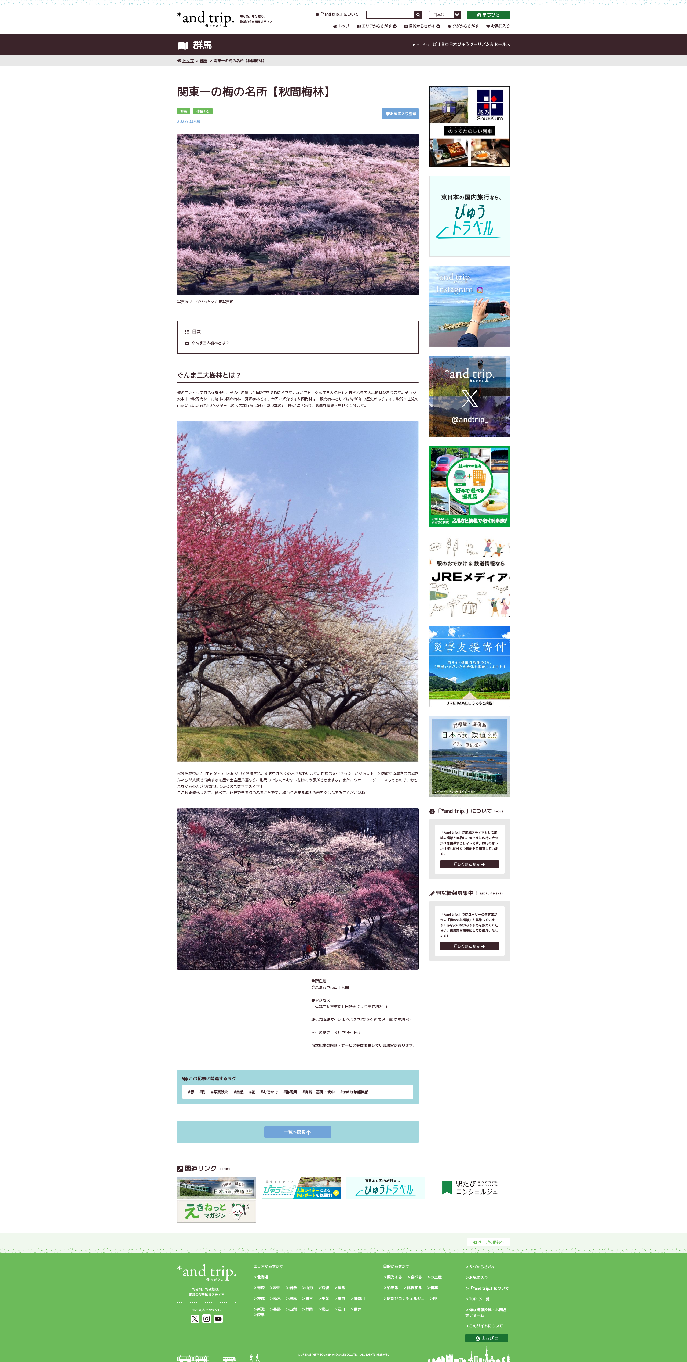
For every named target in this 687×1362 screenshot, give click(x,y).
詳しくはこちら (467, 864)
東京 (341, 1298)
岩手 (293, 1287)
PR (435, 1298)
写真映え (220, 1091)
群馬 (203, 60)
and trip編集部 (355, 1091)
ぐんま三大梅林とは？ (210, 342)
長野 (277, 1309)
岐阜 (261, 1314)
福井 (357, 1309)
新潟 (261, 1309)
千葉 (325, 1298)
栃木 (277, 1298)
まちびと (491, 15)
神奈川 (359, 1298)
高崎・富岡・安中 (320, 1091)
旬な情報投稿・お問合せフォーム (486, 1312)
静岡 (309, 1309)
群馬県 (291, 1091)
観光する (394, 1276)
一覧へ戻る (294, 1132)
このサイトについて (486, 1325)
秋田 (277, 1287)
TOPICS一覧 (479, 1299)
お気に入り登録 (403, 113)
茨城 (261, 1298)
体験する (414, 1287)
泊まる (392, 1287)
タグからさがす (465, 25)
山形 (309, 1287)
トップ (343, 25)
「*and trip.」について (339, 14)
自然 (240, 1091)
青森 (261, 1287)
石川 (341, 1309)
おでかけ (270, 1091)
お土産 (436, 1276)
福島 (341, 1287)
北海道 (262, 1276)
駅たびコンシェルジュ (406, 1298)
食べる (416, 1276)
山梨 (293, 1309)
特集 (434, 1287)
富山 (325, 1309)
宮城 (325, 1287)
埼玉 (309, 1298)
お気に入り (500, 25)
